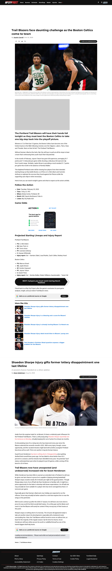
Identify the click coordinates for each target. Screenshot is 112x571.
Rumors (27, 2)
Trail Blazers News (25, 542)
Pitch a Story (19, 559)
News (21, 2)
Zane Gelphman (19, 373)
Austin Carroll (18, 37)
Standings (42, 2)
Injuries (54, 2)
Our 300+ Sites (75, 556)
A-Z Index (40, 562)
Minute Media (12, 566)
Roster (49, 2)
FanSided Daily (91, 556)
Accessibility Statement (22, 562)
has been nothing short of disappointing (44, 454)
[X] (101, 2)
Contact (55, 556)
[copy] (25, 41)
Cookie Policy (74, 559)
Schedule (34, 2)
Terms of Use (56, 559)
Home (17, 542)
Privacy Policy (41, 559)
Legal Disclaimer (91, 559)
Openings (40, 556)
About (17, 556)
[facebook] (98, 2)
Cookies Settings (58, 562)
